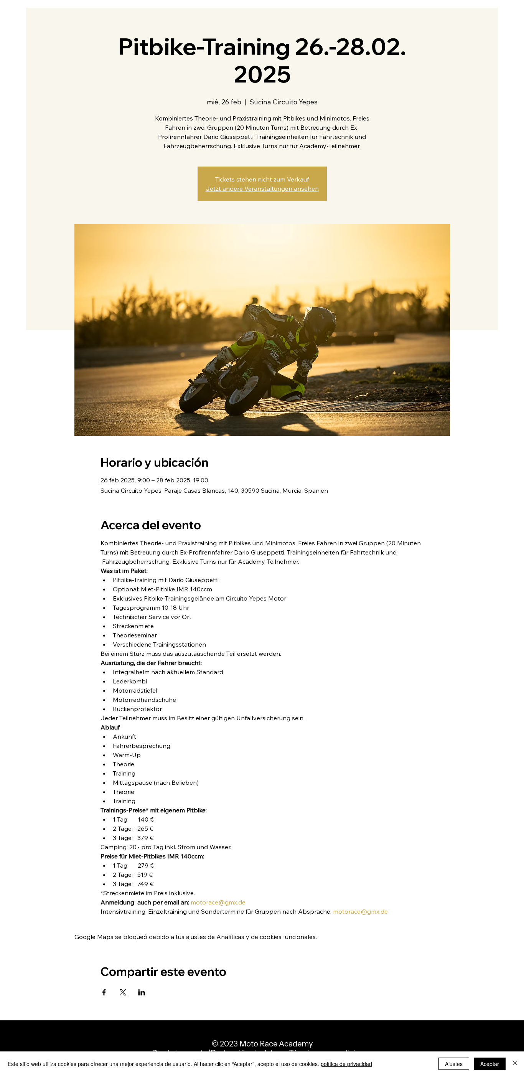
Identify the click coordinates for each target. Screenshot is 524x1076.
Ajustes (454, 1064)
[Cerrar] (514, 1064)
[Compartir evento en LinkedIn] (141, 992)
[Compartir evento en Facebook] (104, 992)
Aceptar (489, 1064)
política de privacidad (346, 1064)
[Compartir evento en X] (123, 992)
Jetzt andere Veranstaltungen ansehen (262, 188)
